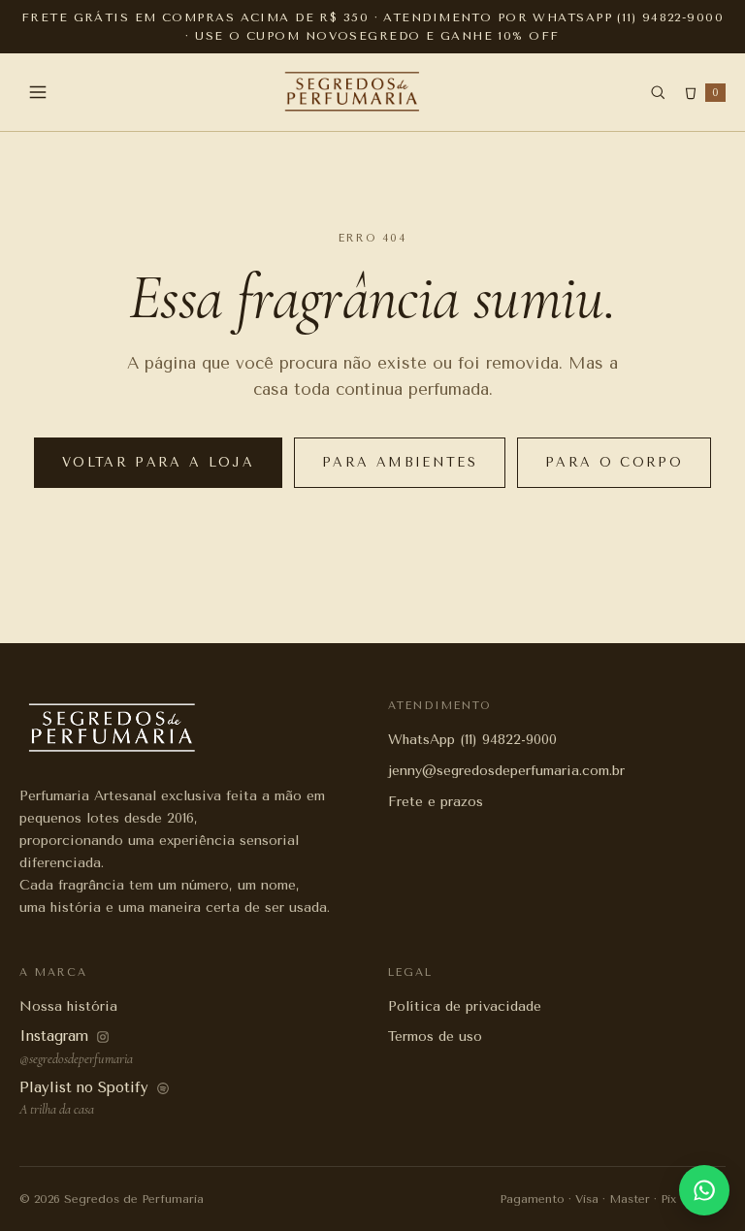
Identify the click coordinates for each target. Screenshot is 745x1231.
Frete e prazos (435, 802)
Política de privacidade (464, 1006)
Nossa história (68, 1006)
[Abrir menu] (37, 92)
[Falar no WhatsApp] (704, 1190)
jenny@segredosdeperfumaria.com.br (506, 770)
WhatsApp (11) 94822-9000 (472, 739)
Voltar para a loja (158, 462)
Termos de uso (435, 1036)
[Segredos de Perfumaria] (353, 92)
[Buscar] (657, 92)
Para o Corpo (614, 462)
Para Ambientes (399, 462)
